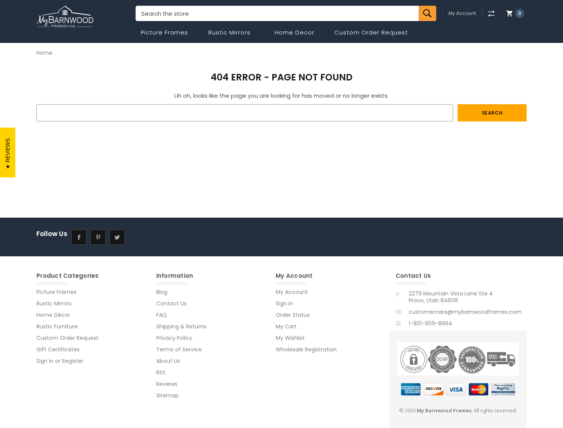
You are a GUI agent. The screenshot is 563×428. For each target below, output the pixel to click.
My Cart (286, 326)
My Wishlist (290, 338)
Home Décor (53, 315)
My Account (462, 13)
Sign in (45, 361)
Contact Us (171, 303)
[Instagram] (136, 237)
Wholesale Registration (306, 349)
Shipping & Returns (181, 326)
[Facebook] (79, 237)
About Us (168, 361)
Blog (161, 292)
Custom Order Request (371, 32)
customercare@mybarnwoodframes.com (465, 312)
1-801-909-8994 (430, 323)
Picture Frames (164, 32)
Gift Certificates (58, 349)
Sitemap (167, 395)
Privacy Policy (174, 338)
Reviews (166, 384)
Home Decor (294, 32)
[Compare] (491, 13)
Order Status (293, 315)
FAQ (161, 315)
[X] (117, 237)
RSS (160, 372)
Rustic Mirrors (229, 32)
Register (72, 361)
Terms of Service (179, 349)
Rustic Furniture (57, 326)
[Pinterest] (98, 237)
